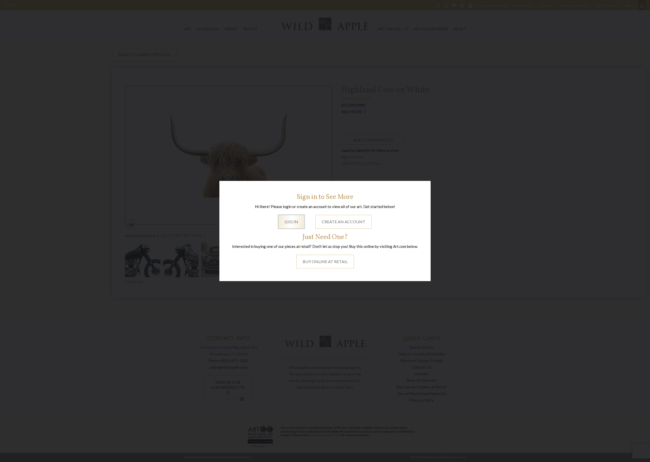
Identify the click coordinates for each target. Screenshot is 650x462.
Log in (291, 221)
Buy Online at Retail (325, 261)
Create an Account (343, 221)
